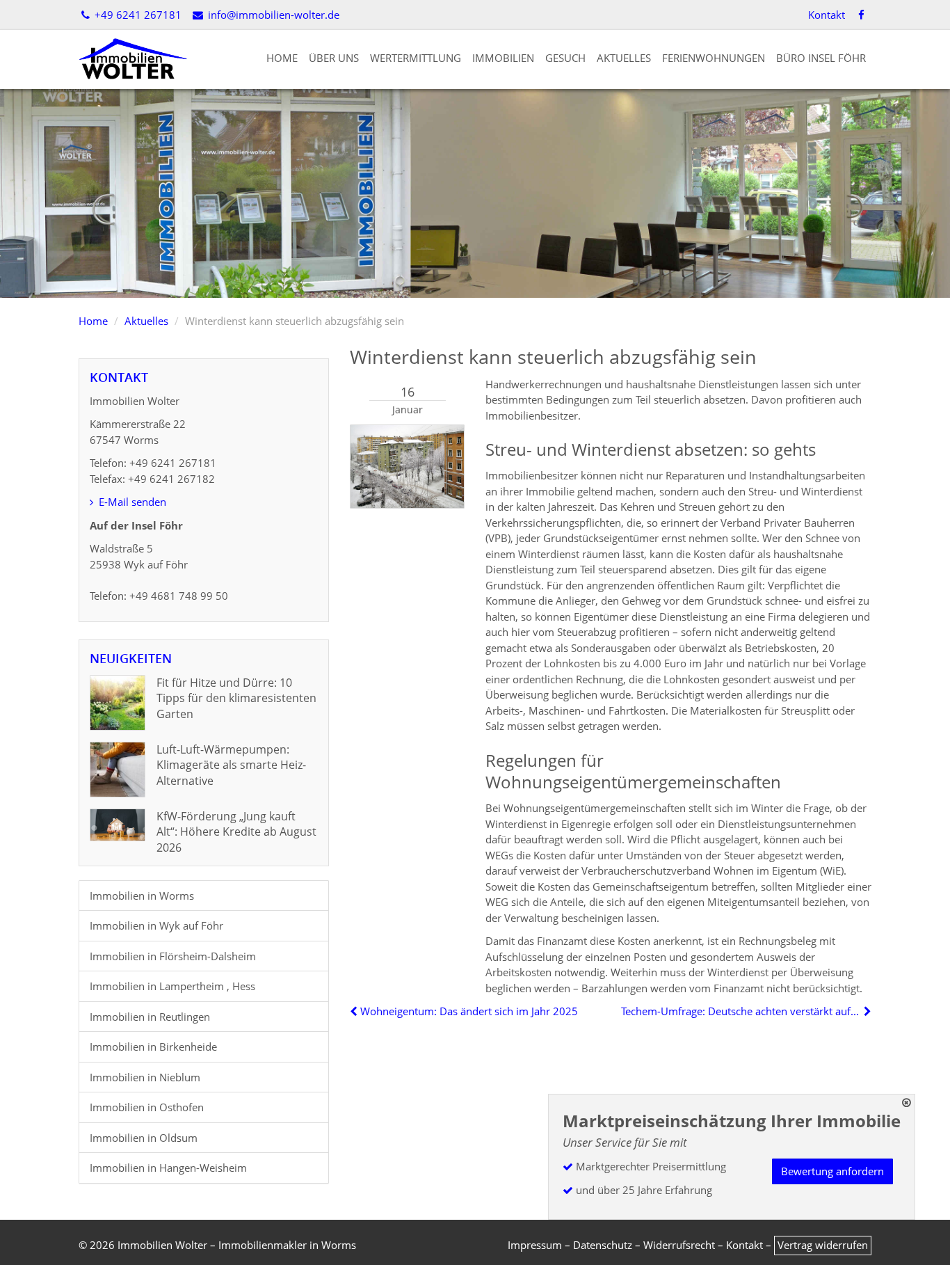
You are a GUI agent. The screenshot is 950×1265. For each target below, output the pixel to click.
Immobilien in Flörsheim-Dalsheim (173, 956)
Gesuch (565, 58)
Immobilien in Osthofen (147, 1107)
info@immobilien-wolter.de (272, 15)
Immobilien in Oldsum (144, 1138)
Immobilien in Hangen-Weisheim (168, 1168)
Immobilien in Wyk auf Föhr (156, 925)
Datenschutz (602, 1245)
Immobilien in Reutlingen (150, 1017)
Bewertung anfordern (832, 1171)
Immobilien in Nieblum (145, 1077)
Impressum (535, 1245)
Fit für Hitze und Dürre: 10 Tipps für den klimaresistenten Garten (236, 698)
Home (282, 58)
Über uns (334, 58)
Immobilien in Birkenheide (153, 1046)
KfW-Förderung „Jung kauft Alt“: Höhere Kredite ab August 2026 (236, 832)
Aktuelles (624, 58)
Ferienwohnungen (713, 58)
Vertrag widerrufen (823, 1245)
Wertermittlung (415, 58)
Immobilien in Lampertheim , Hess (172, 986)
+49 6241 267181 (137, 15)
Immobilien (503, 58)
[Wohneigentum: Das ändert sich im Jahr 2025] (355, 1011)
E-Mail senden (131, 502)
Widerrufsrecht (679, 1245)
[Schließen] (906, 1103)
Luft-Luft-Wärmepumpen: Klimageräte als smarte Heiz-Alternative (231, 765)
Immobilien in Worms (142, 895)
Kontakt (826, 15)
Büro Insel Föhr (821, 58)
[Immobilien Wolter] (133, 58)
